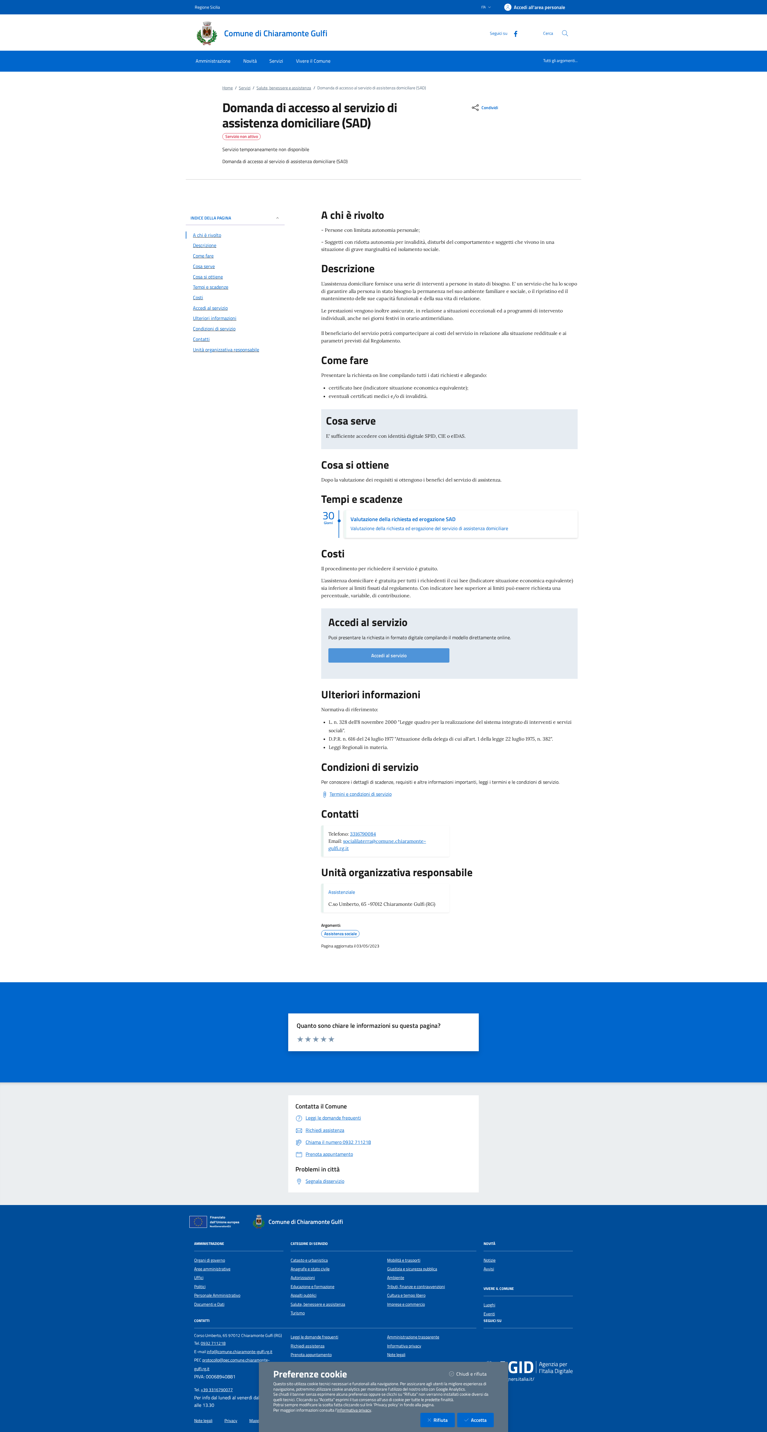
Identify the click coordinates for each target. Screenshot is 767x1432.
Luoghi (489, 1305)
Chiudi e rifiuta (475, 1373)
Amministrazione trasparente (413, 1337)
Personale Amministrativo (217, 1295)
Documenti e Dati (209, 1304)
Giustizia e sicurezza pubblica (412, 1269)
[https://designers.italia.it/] (528, 1367)
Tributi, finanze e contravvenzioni (416, 1286)
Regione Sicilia (207, 7)
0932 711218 (213, 1343)
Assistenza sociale (340, 933)
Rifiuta (444, 1420)
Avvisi (489, 1269)
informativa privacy (354, 1410)
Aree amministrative (212, 1269)
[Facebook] (513, 33)
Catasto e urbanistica (309, 1260)
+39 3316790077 (217, 1389)
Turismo (298, 1313)
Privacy (230, 1420)
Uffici (198, 1277)
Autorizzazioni (303, 1277)
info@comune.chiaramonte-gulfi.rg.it (239, 1351)
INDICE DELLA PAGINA (211, 218)
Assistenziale (341, 892)
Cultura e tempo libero (406, 1295)
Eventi (489, 1314)
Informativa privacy (404, 1346)
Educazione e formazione (312, 1286)
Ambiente (395, 1277)
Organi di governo (209, 1260)
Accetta (482, 1420)
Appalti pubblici (303, 1295)
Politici (200, 1286)
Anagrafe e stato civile (310, 1269)
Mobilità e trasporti (403, 1260)
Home (227, 88)
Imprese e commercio (406, 1304)
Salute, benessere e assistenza (283, 88)
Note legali (396, 1354)
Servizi (244, 88)
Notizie (490, 1260)
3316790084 (363, 834)
